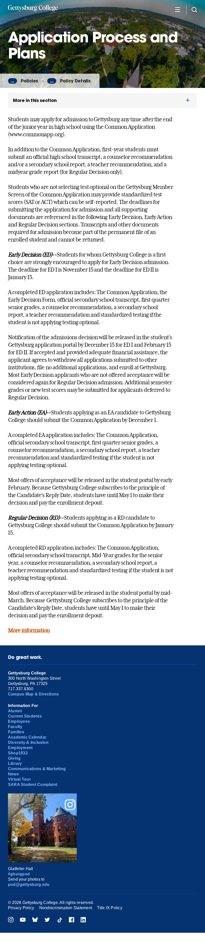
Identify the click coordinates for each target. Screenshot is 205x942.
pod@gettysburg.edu (29, 884)
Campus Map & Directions (33, 694)
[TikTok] (59, 920)
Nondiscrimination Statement (65, 908)
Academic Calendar (27, 737)
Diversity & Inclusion (28, 742)
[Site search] (194, 9)
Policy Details (75, 81)
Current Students (25, 716)
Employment (20, 748)
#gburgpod (19, 874)
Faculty (15, 727)
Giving (14, 758)
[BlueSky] (35, 920)
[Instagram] (11, 920)
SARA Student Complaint (32, 784)
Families (16, 732)
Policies (29, 81)
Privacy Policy (21, 908)
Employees (19, 721)
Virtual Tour (19, 779)
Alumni (15, 711)
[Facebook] (71, 920)
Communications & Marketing (37, 769)
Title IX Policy (109, 908)
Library (15, 763)
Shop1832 (18, 753)
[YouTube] (23, 920)
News (13, 774)
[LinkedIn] (83, 920)
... (12, 81)
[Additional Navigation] (177, 9)
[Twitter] (47, 920)
